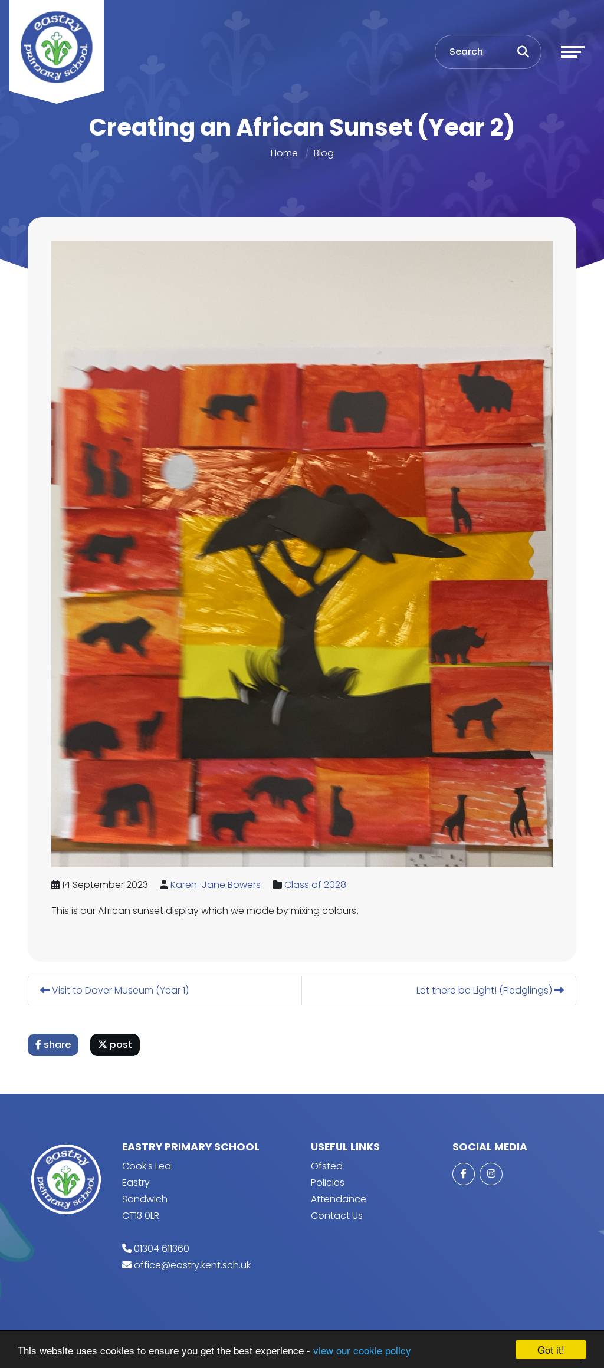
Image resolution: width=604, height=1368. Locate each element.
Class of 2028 (315, 885)
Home (284, 153)
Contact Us (337, 1215)
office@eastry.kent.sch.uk (192, 1265)
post (119, 1044)
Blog (324, 153)
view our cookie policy (362, 1350)
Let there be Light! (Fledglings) (485, 990)
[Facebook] (463, 1174)
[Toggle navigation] (572, 51)
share (56, 1044)
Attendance (338, 1199)
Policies (327, 1182)
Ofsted (327, 1166)
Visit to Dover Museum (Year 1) (119, 990)
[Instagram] (491, 1174)
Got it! (550, 1349)
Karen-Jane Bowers (215, 885)
